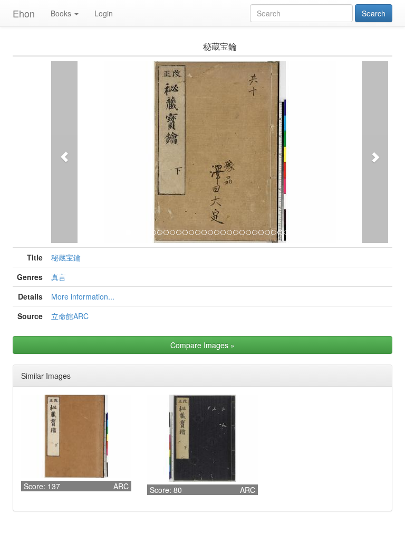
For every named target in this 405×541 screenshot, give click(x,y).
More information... (82, 296)
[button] (64, 152)
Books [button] (61, 13)
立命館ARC (70, 316)
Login (103, 13)
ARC (121, 486)
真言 (58, 277)
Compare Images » (202, 345)
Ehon (24, 13)
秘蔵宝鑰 (66, 257)
